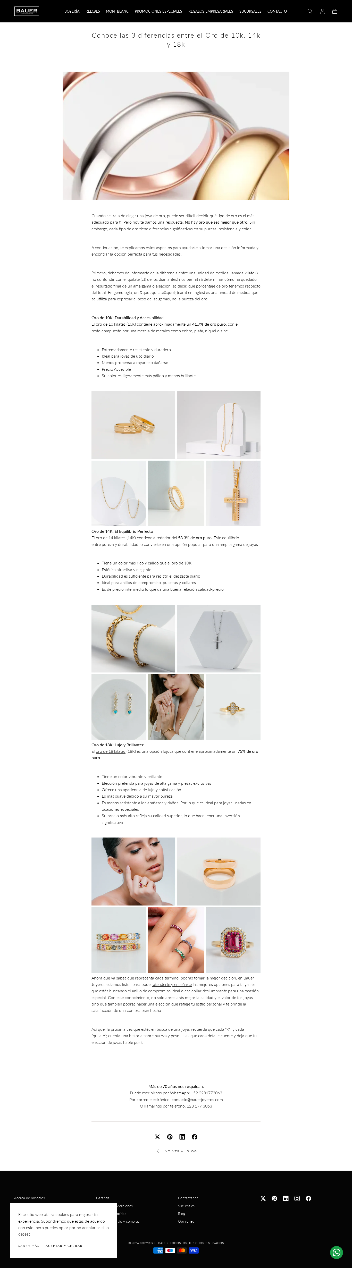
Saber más (28, 1246)
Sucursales (186, 1206)
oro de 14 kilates (110, 537)
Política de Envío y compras (117, 1221)
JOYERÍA (72, 11)
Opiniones (186, 1221)
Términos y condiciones (114, 1206)
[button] (310, 11)
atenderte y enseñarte (172, 984)
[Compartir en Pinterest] (169, 1137)
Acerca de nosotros (29, 1198)
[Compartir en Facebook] (194, 1137)
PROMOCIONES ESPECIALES (158, 11)
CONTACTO (277, 11)
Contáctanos (188, 1198)
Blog (181, 1213)
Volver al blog (181, 1151)
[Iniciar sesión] (322, 11)
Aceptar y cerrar (64, 1246)
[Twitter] (263, 1198)
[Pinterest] (274, 1198)
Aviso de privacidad (111, 1213)
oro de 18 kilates (110, 751)
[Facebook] (308, 1198)
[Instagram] (297, 1198)
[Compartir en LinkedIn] (182, 1137)
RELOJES (93, 11)
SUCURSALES (250, 11)
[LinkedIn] (285, 1198)
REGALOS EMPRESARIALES (210, 11)
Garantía (103, 1198)
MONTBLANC (117, 11)
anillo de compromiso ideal (156, 990)
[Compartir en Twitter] (157, 1137)
